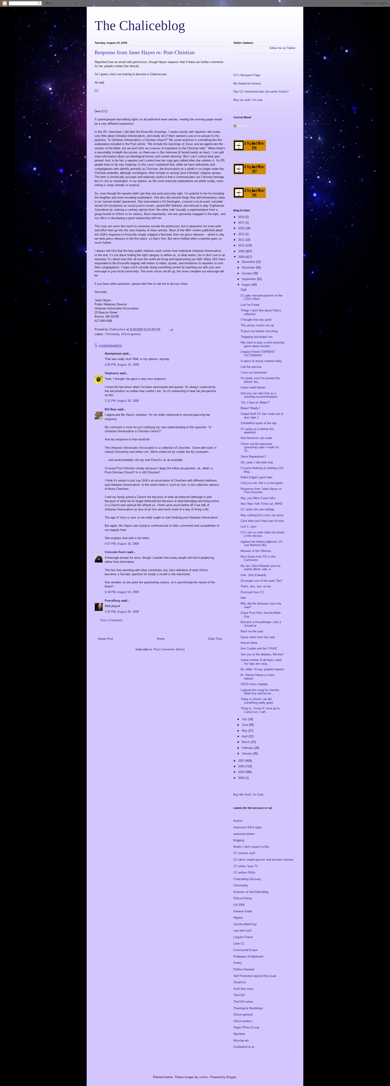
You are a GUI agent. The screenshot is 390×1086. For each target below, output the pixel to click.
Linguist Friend (243, 937)
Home (161, 638)
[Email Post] (170, 329)
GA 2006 (239, 904)
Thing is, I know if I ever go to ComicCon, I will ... (260, 710)
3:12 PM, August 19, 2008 (122, 400)
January (247, 753)
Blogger (231, 1077)
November (249, 267)
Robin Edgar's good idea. (257, 477)
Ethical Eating (242, 898)
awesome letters (244, 834)
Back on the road (252, 631)
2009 (241, 251)
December (249, 262)
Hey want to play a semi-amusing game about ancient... (262, 344)
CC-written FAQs (244, 872)
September (249, 279)
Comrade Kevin (115, 552)
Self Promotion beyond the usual (254, 976)
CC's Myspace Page (246, 75)
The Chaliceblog (140, 25)
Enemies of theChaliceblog (250, 892)
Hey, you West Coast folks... (259, 498)
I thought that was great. (256, 319)
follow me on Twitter (282, 48)
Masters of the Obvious (256, 551)
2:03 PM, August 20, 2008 (122, 611)
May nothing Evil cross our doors (262, 515)
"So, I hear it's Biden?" (255, 402)
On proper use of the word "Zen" (262, 580)
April (245, 736)
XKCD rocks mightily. (255, 684)
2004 (241, 778)
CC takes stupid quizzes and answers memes (263, 859)
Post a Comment (111, 620)
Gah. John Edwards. (254, 575)
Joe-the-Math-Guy (245, 924)
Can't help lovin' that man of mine (262, 521)
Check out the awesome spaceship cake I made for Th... (260, 447)
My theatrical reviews (247, 83)
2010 (241, 245)
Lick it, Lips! (249, 526)
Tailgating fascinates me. (257, 337)
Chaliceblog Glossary (247, 879)
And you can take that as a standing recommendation (259, 395)
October (247, 273)
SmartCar (239, 982)
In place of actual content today (261, 361)
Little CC (239, 943)
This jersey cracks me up (257, 325)
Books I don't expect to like (251, 846)
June (245, 724)
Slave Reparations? (253, 456)
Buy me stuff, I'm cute (247, 100)
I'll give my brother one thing (259, 331)
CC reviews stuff (244, 853)
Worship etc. (241, 1040)
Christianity (112, 334)
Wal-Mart (239, 1034)
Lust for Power (250, 304)
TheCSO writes (243, 1001)
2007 (241, 760)
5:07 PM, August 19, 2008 (122, 543)
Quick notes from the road (258, 637)
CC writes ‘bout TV (245, 866)
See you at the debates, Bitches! (262, 654)
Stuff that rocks (243, 988)
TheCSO (239, 995)
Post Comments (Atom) (169, 649)
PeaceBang (112, 600)
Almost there (249, 643)
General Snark (242, 911)
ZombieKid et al (243, 1047)
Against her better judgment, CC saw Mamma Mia (262, 543)
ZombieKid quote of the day (259, 423)
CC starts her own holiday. (258, 509)
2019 (241, 217)
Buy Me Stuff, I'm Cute (248, 794)
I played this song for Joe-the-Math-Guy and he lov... (260, 691)
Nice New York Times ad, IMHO (261, 503)
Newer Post (105, 638)
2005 (241, 772)
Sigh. (244, 289)
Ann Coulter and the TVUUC (259, 648)
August (247, 284)
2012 (241, 234)
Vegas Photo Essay (246, 1027)
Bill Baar (111, 409)
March (246, 742)
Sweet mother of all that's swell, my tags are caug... (261, 661)
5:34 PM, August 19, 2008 (122, 592)
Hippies (238, 917)
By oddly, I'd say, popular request (262, 669)
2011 (241, 239)
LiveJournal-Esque (245, 950)
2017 (241, 222)
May (245, 730)
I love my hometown (254, 372)
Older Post (215, 638)
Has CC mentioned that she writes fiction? (260, 91)
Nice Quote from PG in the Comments (258, 558)
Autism (238, 820)
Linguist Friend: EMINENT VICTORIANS (258, 353)
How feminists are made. (257, 438)
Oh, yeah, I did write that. (257, 462)
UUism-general (130, 334)
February (248, 748)
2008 (241, 257)
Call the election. (251, 367)
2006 (241, 766)
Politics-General (243, 969)
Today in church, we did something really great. (257, 700)
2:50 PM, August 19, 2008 (122, 364)
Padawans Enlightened (248, 956)
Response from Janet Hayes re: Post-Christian (261, 490)
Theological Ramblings (248, 1008)
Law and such (242, 930)
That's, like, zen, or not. (256, 586)
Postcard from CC (252, 592)
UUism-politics (242, 1021)
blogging (238, 840)
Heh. (244, 598)
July (245, 719)
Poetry (237, 963)
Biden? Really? (250, 408)
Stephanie (112, 373)
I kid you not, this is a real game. (262, 483)
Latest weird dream (253, 387)
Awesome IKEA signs (247, 827)
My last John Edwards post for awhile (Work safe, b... (261, 567)
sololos (203, 1077)
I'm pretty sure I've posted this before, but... (260, 379)
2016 (241, 228)
